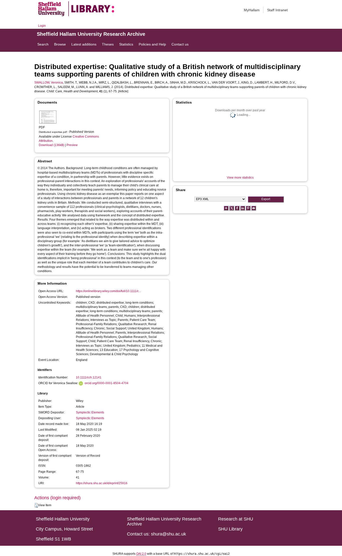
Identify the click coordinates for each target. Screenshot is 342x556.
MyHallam (252, 10)
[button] (36, 505)
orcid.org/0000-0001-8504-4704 (106, 383)
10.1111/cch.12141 (88, 377)
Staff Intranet (277, 10)
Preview (72, 145)
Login (42, 26)
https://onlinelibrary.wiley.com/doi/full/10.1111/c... (108, 291)
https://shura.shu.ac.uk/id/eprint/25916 (101, 483)
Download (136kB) (51, 145)
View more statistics (240, 177)
